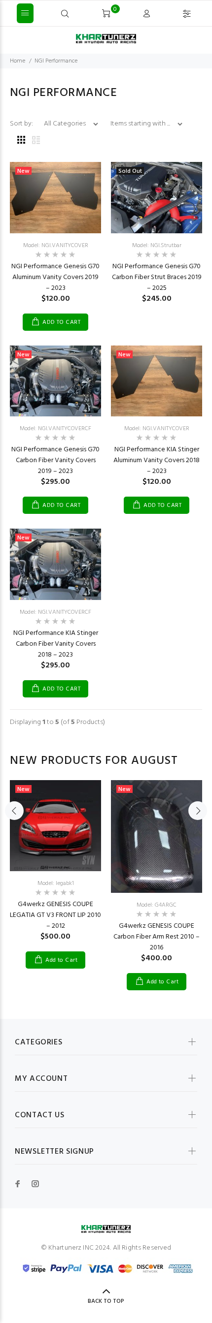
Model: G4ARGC (157, 905)
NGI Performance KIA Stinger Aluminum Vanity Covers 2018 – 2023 (156, 460)
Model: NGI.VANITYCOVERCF (55, 429)
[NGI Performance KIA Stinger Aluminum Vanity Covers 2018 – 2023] (156, 381)
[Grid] (21, 141)
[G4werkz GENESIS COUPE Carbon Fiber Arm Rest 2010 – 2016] (156, 836)
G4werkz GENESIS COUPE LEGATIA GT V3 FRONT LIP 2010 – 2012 (55, 915)
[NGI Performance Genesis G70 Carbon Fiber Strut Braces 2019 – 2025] (156, 197)
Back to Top (106, 1301)
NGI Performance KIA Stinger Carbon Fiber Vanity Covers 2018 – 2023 (55, 644)
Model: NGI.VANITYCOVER (55, 246)
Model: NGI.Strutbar (156, 246)
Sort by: (22, 123)
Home (17, 61)
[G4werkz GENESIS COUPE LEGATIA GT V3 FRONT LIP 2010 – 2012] (55, 825)
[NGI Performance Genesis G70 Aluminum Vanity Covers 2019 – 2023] (55, 197)
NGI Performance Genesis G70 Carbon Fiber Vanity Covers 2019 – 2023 (55, 460)
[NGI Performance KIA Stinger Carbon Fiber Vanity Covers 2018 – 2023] (55, 564)
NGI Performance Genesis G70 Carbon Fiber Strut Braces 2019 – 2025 (157, 277)
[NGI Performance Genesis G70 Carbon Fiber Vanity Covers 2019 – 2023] (55, 381)
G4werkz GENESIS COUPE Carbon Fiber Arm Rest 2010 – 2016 (156, 936)
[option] (55, 867)
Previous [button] (14, 810)
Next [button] (197, 810)
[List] (36, 141)
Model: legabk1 (55, 883)
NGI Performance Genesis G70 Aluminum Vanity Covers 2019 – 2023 (55, 277)
